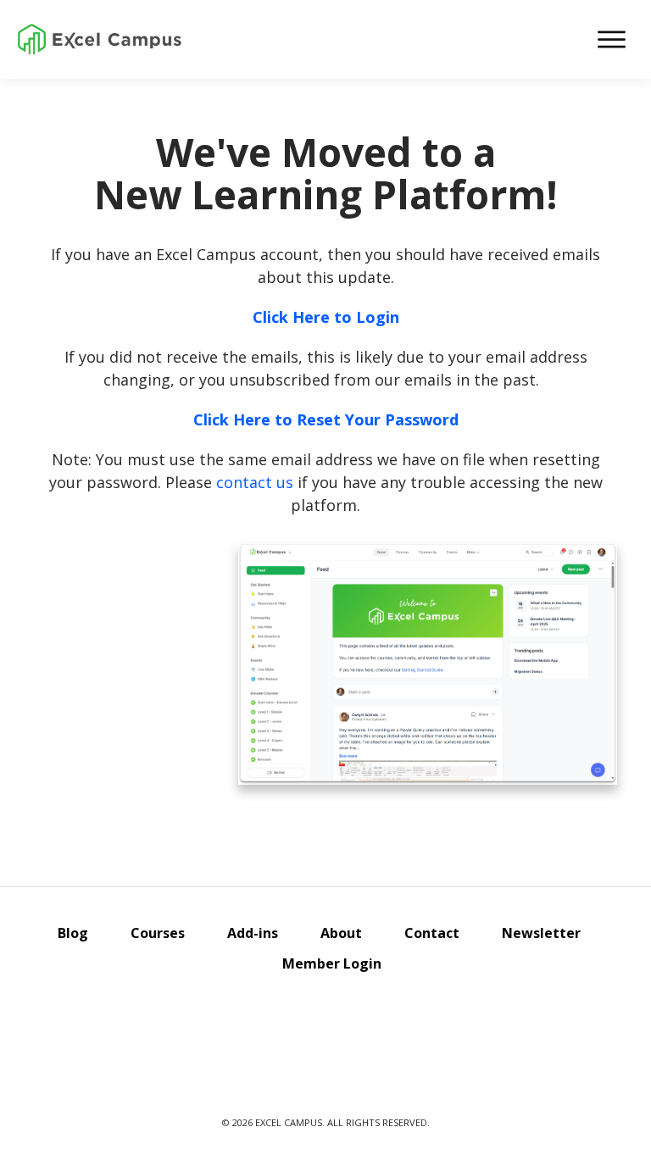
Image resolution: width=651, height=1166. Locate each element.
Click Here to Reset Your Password (326, 419)
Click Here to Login (326, 317)
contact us (254, 482)
